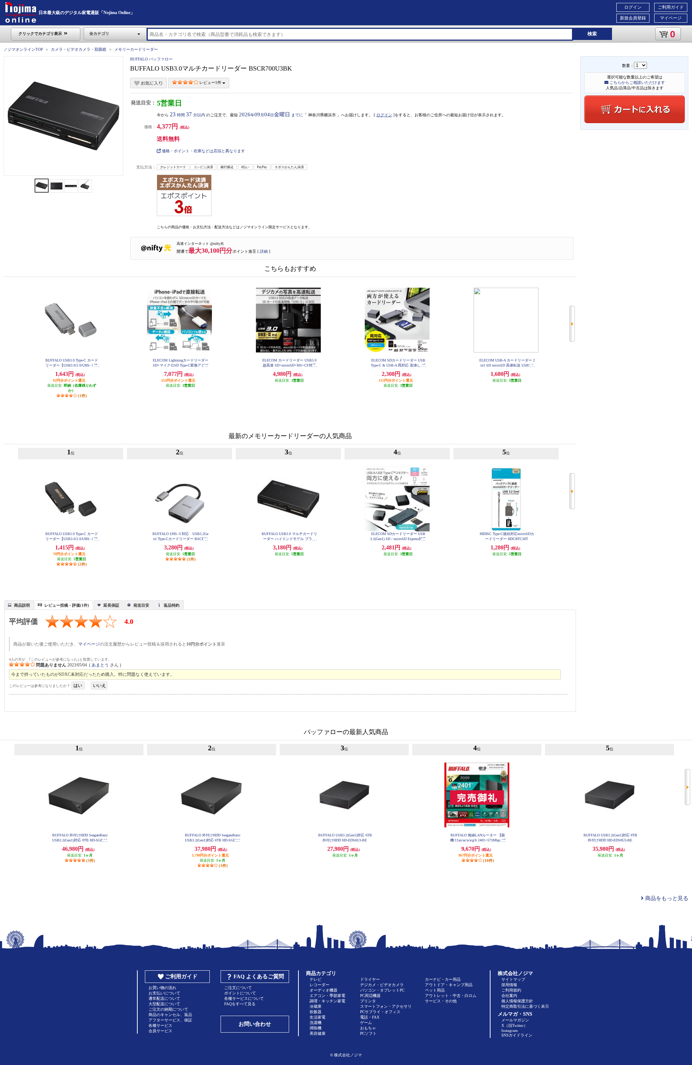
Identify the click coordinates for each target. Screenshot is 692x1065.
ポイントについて (240, 993)
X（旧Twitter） (514, 1025)
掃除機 (315, 1028)
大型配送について (164, 1004)
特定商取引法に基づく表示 (525, 1006)
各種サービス (160, 1025)
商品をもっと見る (666, 898)
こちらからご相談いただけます (636, 82)
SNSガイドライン (516, 1035)
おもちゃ (368, 1028)
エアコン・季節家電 (327, 995)
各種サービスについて (244, 998)
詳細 (264, 251)
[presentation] (18, 604)
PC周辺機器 (370, 995)
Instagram (509, 1030)
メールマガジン (515, 1020)
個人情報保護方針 (517, 1001)
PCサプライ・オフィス (380, 1012)
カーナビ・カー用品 (443, 979)
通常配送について (164, 998)
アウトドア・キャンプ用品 (449, 985)
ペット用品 (435, 990)
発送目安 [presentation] (141, 605)
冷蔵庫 (315, 1006)
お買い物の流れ (162, 987)
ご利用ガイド (671, 7)
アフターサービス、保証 (170, 1020)
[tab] (19, 605)
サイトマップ (513, 979)
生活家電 (317, 1017)
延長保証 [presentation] (111, 605)
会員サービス (160, 1031)
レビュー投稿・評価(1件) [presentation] (66, 605)
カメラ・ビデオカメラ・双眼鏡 (78, 49)
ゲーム (366, 1022)
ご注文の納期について (168, 1009)
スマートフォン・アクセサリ (386, 1006)
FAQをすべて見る (240, 1004)
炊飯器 (315, 1012)
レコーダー (319, 985)
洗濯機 (315, 1022)
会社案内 (509, 995)
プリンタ (368, 1001)
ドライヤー (370, 979)
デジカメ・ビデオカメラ (382, 985)
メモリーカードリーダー (136, 49)
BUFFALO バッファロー (151, 59)
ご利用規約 (511, 990)
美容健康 (317, 1033)
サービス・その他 (441, 1001)
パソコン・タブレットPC (382, 990)
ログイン (633, 7)
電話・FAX (370, 1017)
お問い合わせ (255, 1024)
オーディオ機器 (323, 990)
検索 (592, 33)
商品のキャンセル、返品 (170, 1014)
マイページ (671, 18)
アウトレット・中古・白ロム (450, 995)
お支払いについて (164, 993)
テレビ (315, 979)
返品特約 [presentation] (171, 605)
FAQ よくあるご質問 (259, 976)
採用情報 (509, 985)
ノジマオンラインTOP (23, 49)
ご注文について (238, 987)
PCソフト (368, 1033)
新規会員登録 (633, 18)
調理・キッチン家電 (327, 1001)
